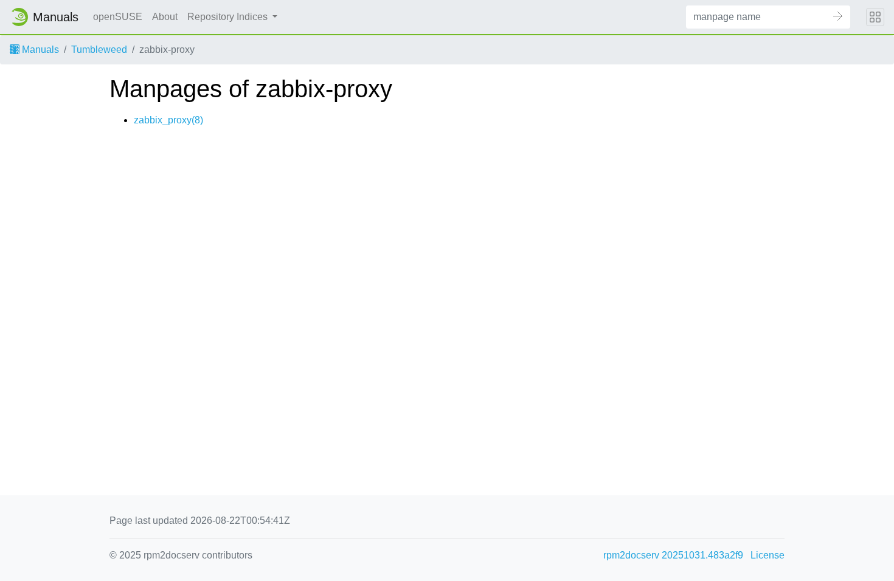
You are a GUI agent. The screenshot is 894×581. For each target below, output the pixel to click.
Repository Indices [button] (228, 17)
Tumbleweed (99, 49)
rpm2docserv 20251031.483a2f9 (673, 555)
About (165, 17)
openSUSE (117, 17)
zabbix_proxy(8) (168, 120)
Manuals (39, 49)
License (767, 555)
